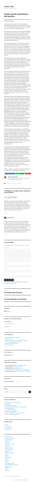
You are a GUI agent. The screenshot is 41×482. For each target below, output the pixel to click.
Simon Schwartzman (9, 369)
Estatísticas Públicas (9, 452)
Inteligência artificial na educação (12, 337)
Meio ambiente (8, 457)
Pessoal (6, 458)
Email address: (7, 321)
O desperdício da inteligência (11, 343)
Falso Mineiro (8, 404)
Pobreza (7, 460)
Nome (5, 263)
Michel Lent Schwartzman (10, 411)
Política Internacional (10, 463)
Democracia (7, 441)
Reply (6, 234)
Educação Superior (9, 449)
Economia (7, 442)
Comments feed (8, 427)
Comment (6, 247)
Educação (7, 445)
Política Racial (8, 466)
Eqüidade (7, 451)
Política (20, 183)
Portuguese (8, 311)
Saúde (6, 469)
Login (6, 424)
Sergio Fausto (8, 183)
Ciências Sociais (8, 439)
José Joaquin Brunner (9, 408)
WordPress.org (8, 428)
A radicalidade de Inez (21, 365)
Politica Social (8, 467)
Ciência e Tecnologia (9, 438)
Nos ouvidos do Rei (9, 338)
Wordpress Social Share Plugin (14, 481)
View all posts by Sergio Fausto (16, 179)
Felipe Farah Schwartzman (11, 405)
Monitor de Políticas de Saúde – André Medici (15, 412)
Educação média (8, 448)
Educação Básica (8, 446)
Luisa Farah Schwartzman (10, 409)
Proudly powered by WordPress (14, 476)
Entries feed (7, 426)
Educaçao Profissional (10, 443)
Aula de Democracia (9, 344)
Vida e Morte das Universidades (22, 369)
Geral (6, 454)
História (7, 455)
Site (5, 274)
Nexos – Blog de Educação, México (12, 414)
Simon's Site (9, 6)
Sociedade (7, 470)
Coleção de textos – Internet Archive (13, 402)
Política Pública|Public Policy (11, 464)
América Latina (8, 436)
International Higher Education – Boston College (15, 406)
